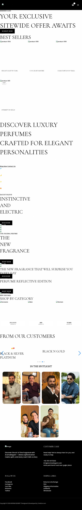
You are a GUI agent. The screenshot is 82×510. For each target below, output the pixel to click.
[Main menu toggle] (78, 5)
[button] (79, 353)
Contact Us (11, 166)
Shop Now (3, 166)
